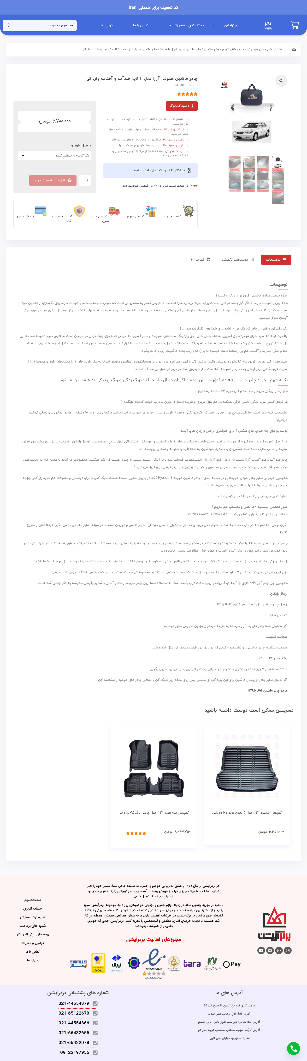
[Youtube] (261, 950)
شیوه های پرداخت (33, 925)
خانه (279, 49)
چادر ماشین (211, 49)
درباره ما (106, 25)
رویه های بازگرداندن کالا (33, 934)
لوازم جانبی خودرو (262, 49)
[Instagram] (288, 950)
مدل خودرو (79, 145)
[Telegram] (270, 950)
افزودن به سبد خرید (49, 180)
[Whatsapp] (279, 950)
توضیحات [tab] (273, 259)
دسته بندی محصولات (189, 25)
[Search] (9, 25)
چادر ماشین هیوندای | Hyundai (180, 49)
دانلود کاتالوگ (179, 106)
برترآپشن (230, 25)
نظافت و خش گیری (235, 49)
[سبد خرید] (294, 25)
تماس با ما (140, 25)
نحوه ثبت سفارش (32, 917)
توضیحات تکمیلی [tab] (235, 259)
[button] (281, 81)
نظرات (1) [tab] (197, 259)
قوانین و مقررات (33, 943)
